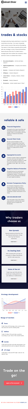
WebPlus (23, 402)
